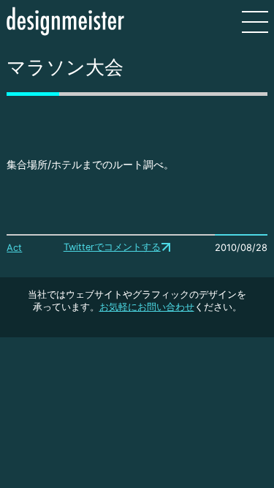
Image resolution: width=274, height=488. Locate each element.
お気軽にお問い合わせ (146, 306)
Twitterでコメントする (112, 246)
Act (14, 247)
